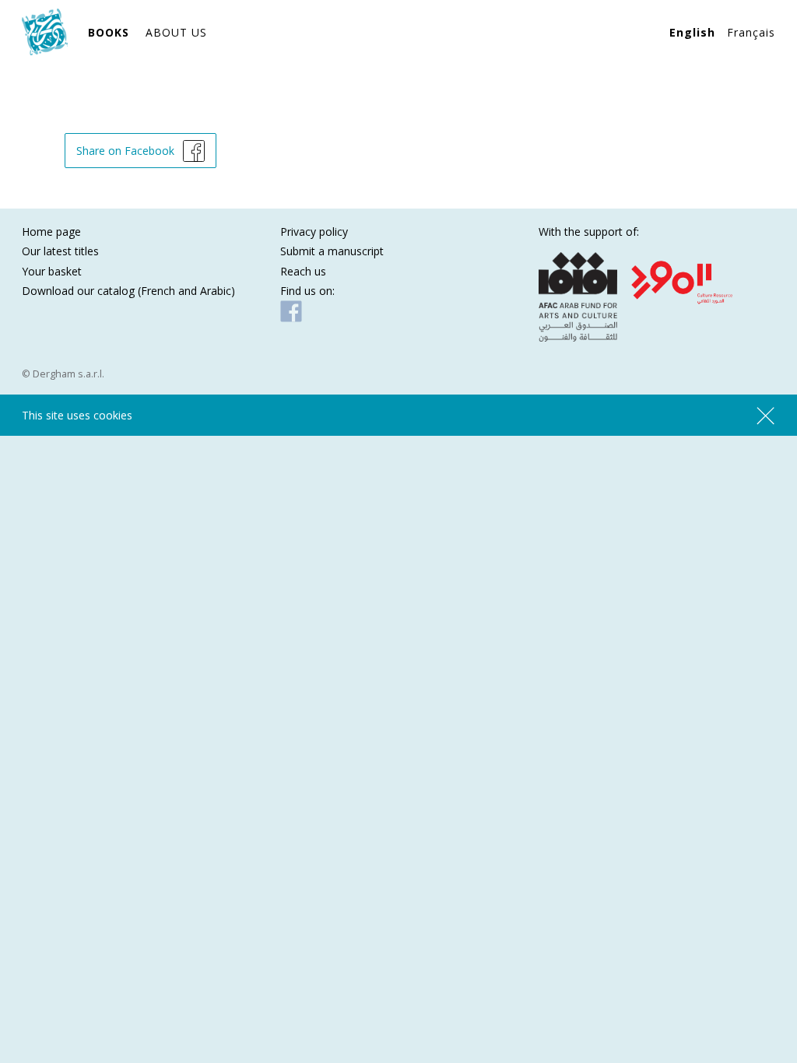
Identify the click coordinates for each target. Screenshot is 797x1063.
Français (751, 32)
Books (108, 32)
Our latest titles (60, 251)
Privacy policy (314, 231)
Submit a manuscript (332, 251)
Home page (51, 231)
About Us (176, 32)
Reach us (303, 271)
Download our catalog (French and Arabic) (128, 290)
